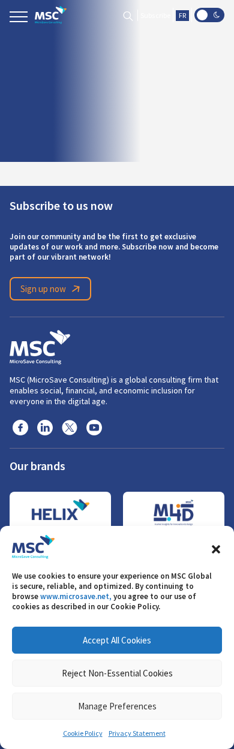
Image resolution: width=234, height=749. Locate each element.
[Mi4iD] (173, 513)
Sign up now (43, 288)
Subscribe (155, 15)
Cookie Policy (83, 733)
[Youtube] (94, 427)
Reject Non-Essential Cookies (117, 673)
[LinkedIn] (45, 427)
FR (182, 15)
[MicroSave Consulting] (40, 345)
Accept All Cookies (117, 640)
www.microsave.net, (76, 596)
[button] (216, 547)
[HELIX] (60, 513)
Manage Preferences (117, 706)
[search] (128, 15)
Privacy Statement (137, 733)
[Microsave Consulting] (51, 15)
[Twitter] (69, 427)
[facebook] (20, 427)
